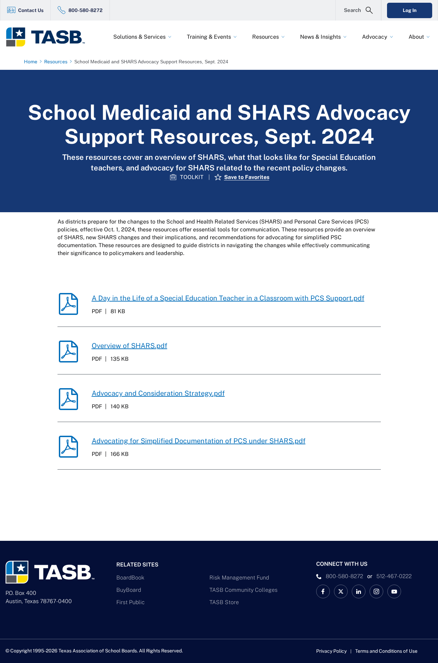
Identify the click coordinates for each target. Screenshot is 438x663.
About (416, 37)
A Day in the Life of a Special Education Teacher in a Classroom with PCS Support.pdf (228, 298)
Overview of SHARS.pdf (129, 346)
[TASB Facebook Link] (323, 591)
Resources (265, 37)
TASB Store (224, 602)
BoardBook (130, 577)
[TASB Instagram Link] (376, 591)
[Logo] (49, 37)
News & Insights (320, 37)
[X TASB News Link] (341, 591)
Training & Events (209, 37)
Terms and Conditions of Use (386, 651)
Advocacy (374, 37)
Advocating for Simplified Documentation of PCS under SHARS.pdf (199, 441)
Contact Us (30, 10)
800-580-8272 (85, 10)
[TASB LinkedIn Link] (358, 591)
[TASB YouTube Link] (394, 591)
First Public (130, 602)
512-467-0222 (394, 576)
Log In (409, 10)
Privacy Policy (331, 651)
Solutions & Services (139, 37)
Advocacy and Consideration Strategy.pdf (158, 393)
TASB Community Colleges (243, 590)
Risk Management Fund (239, 577)
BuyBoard (128, 590)
